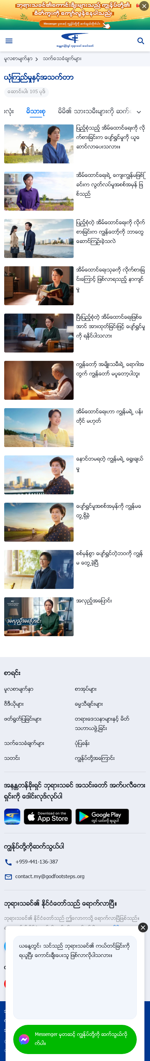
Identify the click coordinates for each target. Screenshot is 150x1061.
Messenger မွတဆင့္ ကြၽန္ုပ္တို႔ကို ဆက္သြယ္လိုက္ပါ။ (81, 1039)
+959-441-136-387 (36, 862)
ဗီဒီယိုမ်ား (14, 704)
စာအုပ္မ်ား (86, 689)
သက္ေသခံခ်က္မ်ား (62, 59)
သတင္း (12, 758)
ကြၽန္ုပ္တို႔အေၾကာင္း (95, 758)
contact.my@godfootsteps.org (49, 877)
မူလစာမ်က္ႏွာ (18, 59)
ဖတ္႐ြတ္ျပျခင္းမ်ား (23, 719)
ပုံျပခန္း (82, 743)
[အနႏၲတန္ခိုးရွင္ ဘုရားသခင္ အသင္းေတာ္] (75, 40)
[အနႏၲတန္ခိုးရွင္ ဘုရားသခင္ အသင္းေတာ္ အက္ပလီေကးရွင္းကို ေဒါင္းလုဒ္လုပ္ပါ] (12, 816)
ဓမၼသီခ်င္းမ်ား (89, 704)
